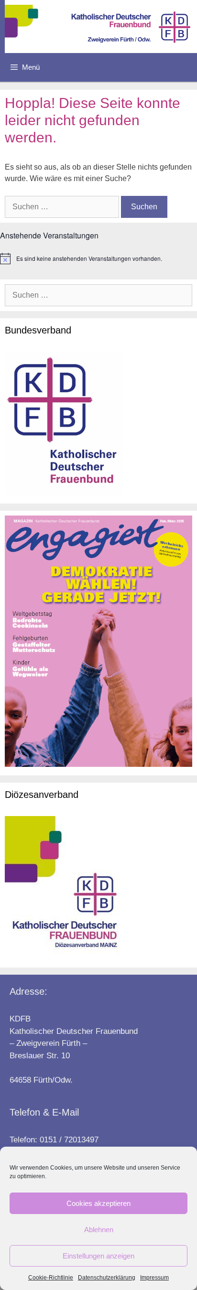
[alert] (98, 258)
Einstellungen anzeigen (98, 1256)
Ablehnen (98, 1230)
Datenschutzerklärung (106, 1277)
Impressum (154, 1277)
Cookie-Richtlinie (50, 1277)
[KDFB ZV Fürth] (101, 26)
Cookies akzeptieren (98, 1203)
